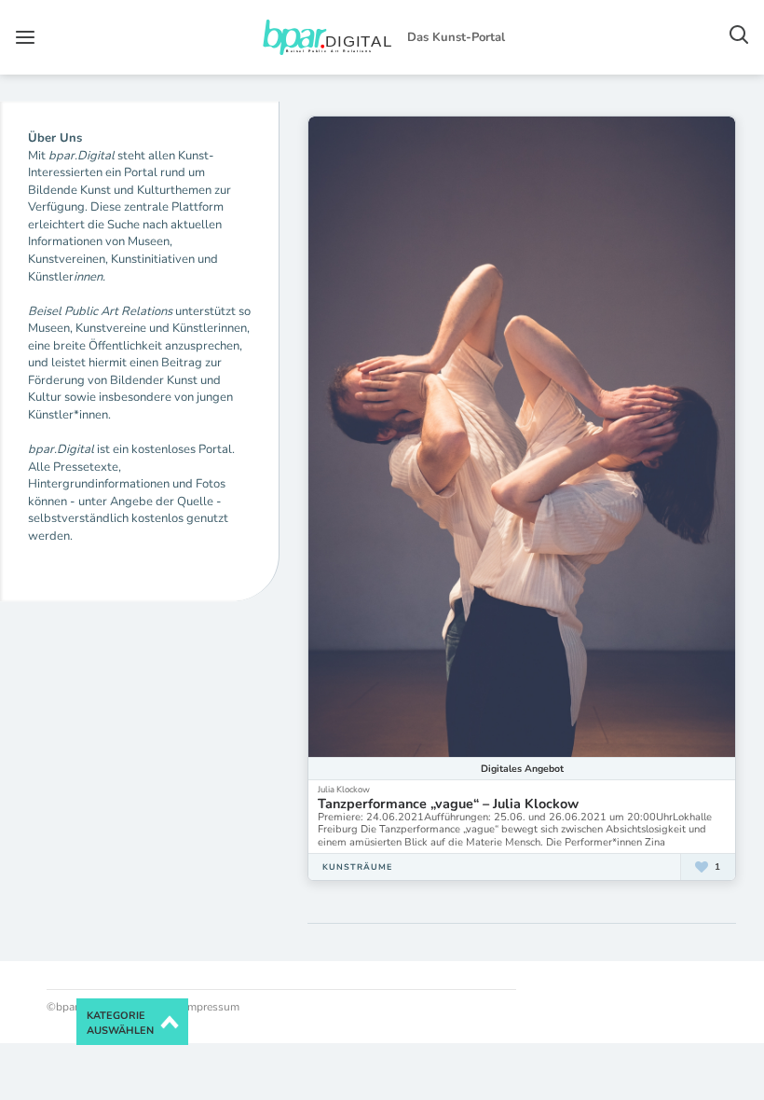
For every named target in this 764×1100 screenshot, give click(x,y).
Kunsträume (357, 867)
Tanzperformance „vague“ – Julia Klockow (448, 803)
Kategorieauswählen (120, 1023)
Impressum (210, 1006)
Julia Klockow (344, 789)
